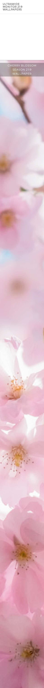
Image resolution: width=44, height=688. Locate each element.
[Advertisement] (22, 37)
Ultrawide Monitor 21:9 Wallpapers (13, 7)
